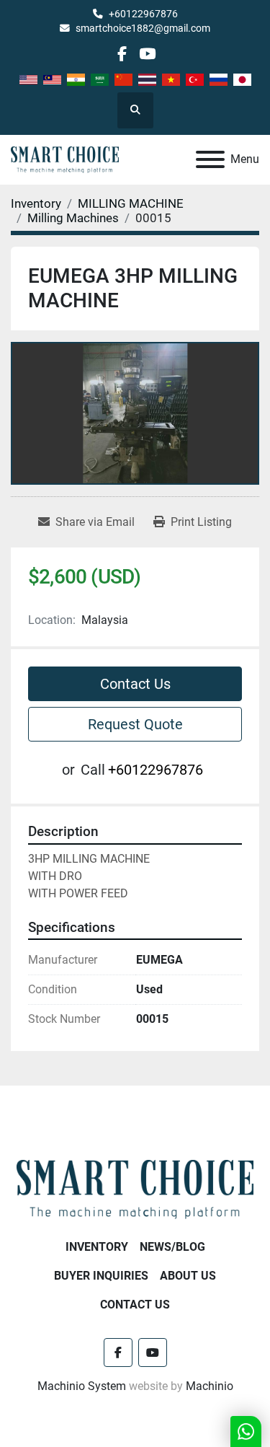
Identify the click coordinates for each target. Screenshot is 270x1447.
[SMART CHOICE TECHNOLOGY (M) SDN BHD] (135, 1188)
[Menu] (210, 159)
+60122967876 (143, 13)
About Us (188, 1276)
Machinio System (81, 1386)
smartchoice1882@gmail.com (143, 28)
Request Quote (135, 724)
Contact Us (135, 683)
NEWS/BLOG (172, 1247)
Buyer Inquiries (101, 1276)
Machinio (209, 1386)
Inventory (97, 1247)
